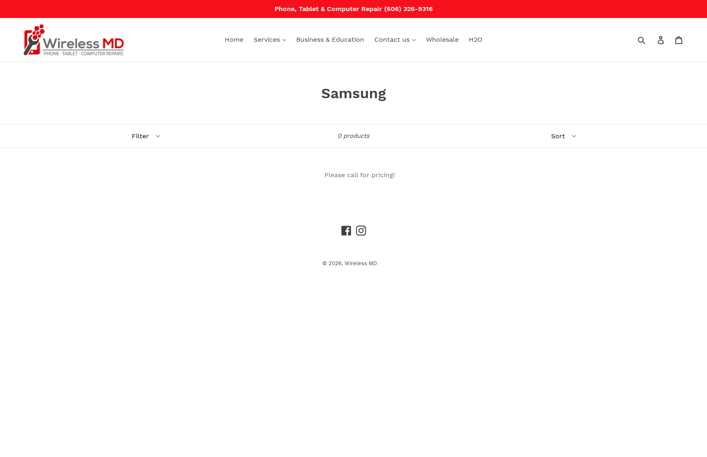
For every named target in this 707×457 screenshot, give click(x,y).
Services (268, 39)
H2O (475, 39)
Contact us (393, 39)
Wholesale (442, 39)
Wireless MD (360, 263)
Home (234, 39)
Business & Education (330, 39)
